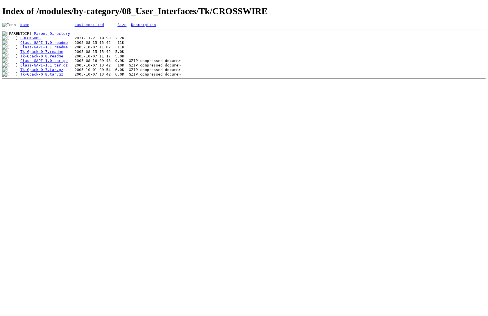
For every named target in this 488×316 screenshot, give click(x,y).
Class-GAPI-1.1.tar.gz (44, 65)
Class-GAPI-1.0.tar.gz (44, 61)
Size (122, 25)
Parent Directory (52, 33)
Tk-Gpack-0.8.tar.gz (41, 74)
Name (24, 25)
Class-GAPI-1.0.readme (44, 42)
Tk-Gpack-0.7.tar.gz (41, 70)
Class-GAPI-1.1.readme (44, 47)
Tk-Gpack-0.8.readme (41, 56)
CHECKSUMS (30, 38)
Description (143, 25)
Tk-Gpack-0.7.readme (41, 52)
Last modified (89, 25)
